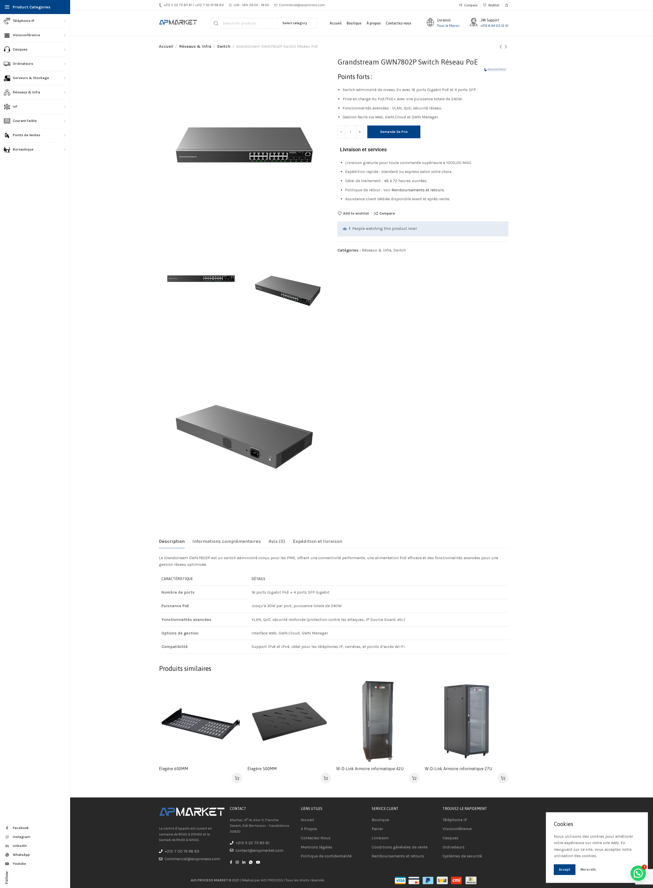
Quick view (233, 714)
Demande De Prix (394, 132)
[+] (360, 132)
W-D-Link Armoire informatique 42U (370, 768)
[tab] (172, 541)
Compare (387, 213)
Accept (564, 869)
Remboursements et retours (418, 189)
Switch (223, 46)
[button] (638, 873)
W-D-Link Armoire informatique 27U (458, 768)
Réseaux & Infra (195, 46)
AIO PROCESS (272, 880)
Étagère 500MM (262, 768)
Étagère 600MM (173, 768)
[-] (341, 132)
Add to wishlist (356, 213)
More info (588, 869)
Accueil (166, 46)
